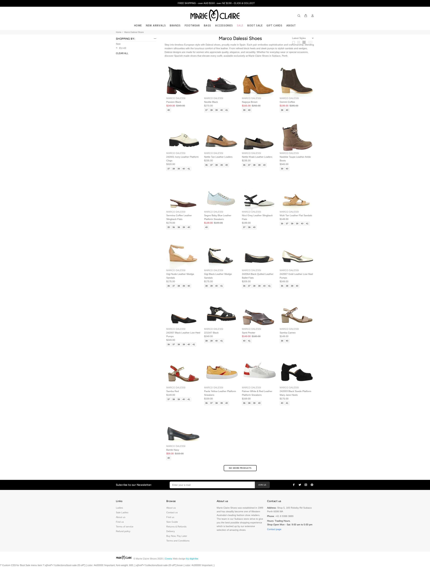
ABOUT (291, 26)
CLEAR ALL (122, 53)
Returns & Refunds (176, 526)
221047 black (211, 332)
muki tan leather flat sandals (296, 215)
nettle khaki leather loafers (257, 156)
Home (118, 32)
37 (206, 110)
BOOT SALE (255, 26)
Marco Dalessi (175, 98)
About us (120, 517)
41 (226, 110)
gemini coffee (287, 102)
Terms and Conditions (177, 540)
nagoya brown (249, 102)
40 (168, 110)
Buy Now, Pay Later (176, 536)
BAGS (207, 26)
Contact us (172, 512)
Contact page (274, 529)
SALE (240, 26)
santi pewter (248, 332)
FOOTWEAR (192, 26)
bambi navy (172, 449)
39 (216, 110)
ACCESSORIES (224, 26)
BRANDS (175, 26)
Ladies (119, 507)
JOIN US (262, 485)
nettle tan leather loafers (218, 156)
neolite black (211, 102)
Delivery (170, 531)
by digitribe (192, 558)
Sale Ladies (122, 512)
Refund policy (123, 531)
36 (206, 165)
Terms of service (124, 526)
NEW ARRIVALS (156, 26)
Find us (120, 521)
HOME (138, 26)
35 (168, 227)
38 (211, 110)
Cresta (169, 558)
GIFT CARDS (274, 26)
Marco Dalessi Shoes (134, 32)
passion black (173, 102)
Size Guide (172, 521)
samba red (172, 391)
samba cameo (288, 332)
